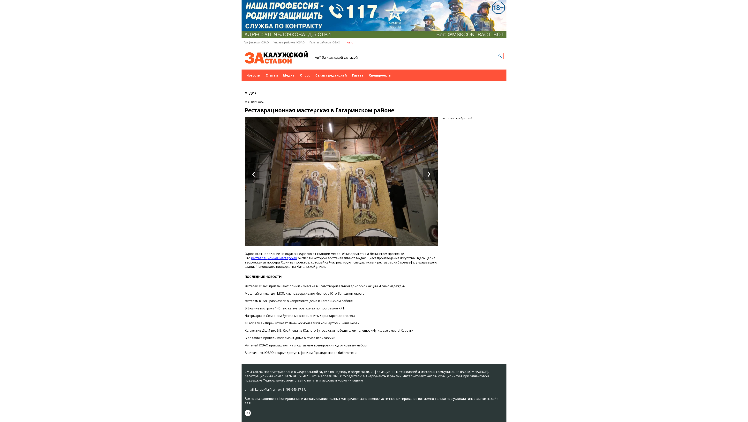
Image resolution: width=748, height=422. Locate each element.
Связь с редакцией (331, 75)
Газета (357, 75)
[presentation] (253, 174)
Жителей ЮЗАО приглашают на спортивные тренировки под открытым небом (306, 345)
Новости (253, 75)
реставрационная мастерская (274, 258)
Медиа (289, 75)
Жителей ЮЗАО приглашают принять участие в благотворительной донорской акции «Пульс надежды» (325, 286)
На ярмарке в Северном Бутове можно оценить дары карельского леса (300, 316)
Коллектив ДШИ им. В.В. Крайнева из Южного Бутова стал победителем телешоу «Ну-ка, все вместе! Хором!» (329, 330)
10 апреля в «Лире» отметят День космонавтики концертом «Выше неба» (302, 323)
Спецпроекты (380, 75)
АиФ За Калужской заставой (336, 57)
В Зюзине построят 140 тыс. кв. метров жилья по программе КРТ (295, 308)
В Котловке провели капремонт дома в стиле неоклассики (290, 338)
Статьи (272, 75)
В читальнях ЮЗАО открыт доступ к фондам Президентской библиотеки (300, 353)
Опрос (305, 75)
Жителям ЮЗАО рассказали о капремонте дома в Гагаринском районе (299, 301)
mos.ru (349, 42)
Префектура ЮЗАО (256, 42)
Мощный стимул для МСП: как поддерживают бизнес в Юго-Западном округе (304, 293)
